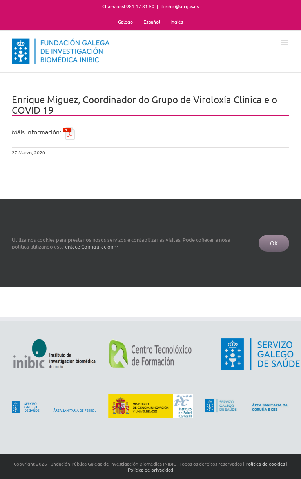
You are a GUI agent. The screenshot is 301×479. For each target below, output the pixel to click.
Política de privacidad (150, 469)
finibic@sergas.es (179, 6)
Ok (274, 243)
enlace (72, 246)
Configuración (97, 246)
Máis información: (37, 132)
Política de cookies (265, 464)
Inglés (176, 21)
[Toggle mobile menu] (285, 42)
